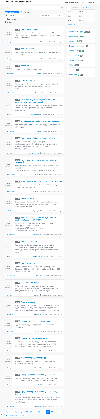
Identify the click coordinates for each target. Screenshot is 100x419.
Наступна (13, 416)
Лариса (37, 59)
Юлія (37, 93)
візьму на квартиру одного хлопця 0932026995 (41, 181)
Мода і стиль (74, 55)
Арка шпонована (28, 302)
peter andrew (35, 234)
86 (44, 412)
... (35, 412)
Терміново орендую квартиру (33, 358)
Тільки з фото (12, 19)
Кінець (22, 416)
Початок (9, 412)
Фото (29, 12)
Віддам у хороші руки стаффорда (35, 321)
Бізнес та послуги (76, 32)
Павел (37, 314)
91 (6, 416)
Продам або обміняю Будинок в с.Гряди (38, 138)
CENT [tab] (83, 7)
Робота (10, 114)
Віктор (37, 368)
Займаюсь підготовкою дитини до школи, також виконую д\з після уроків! (36, 101)
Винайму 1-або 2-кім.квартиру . (34, 338)
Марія (37, 275)
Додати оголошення (72, 2)
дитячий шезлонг (28, 80)
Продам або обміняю (30, 29)
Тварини (10, 331)
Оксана (37, 295)
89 (57, 412)
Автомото (11, 73)
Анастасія (37, 256)
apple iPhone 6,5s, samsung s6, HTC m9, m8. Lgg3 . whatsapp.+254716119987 (36, 219)
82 (27, 412)
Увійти (83, 2)
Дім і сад (10, 211)
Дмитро (36, 191)
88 (52, 412)
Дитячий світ (11, 93)
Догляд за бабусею (29, 241)
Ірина (37, 351)
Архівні (9, 22)
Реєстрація (90, 2)
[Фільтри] (22, 12)
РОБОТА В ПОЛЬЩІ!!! (30, 282)
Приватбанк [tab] (75, 7)
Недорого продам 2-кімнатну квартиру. (38, 375)
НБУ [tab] (69, 7)
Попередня (19, 412)
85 (39, 412)
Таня (37, 73)
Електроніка (11, 234)
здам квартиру (27, 49)
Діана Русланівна (34, 114)
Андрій (37, 385)
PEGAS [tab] (88, 7)
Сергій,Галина (35, 153)
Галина (37, 42)
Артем (38, 174)
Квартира (25, 66)
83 (31, 412)
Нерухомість (11, 42)
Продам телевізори (29, 263)
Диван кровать (27, 198)
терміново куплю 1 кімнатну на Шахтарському (41, 121)
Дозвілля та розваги (77, 46)
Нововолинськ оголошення (18, 2)
